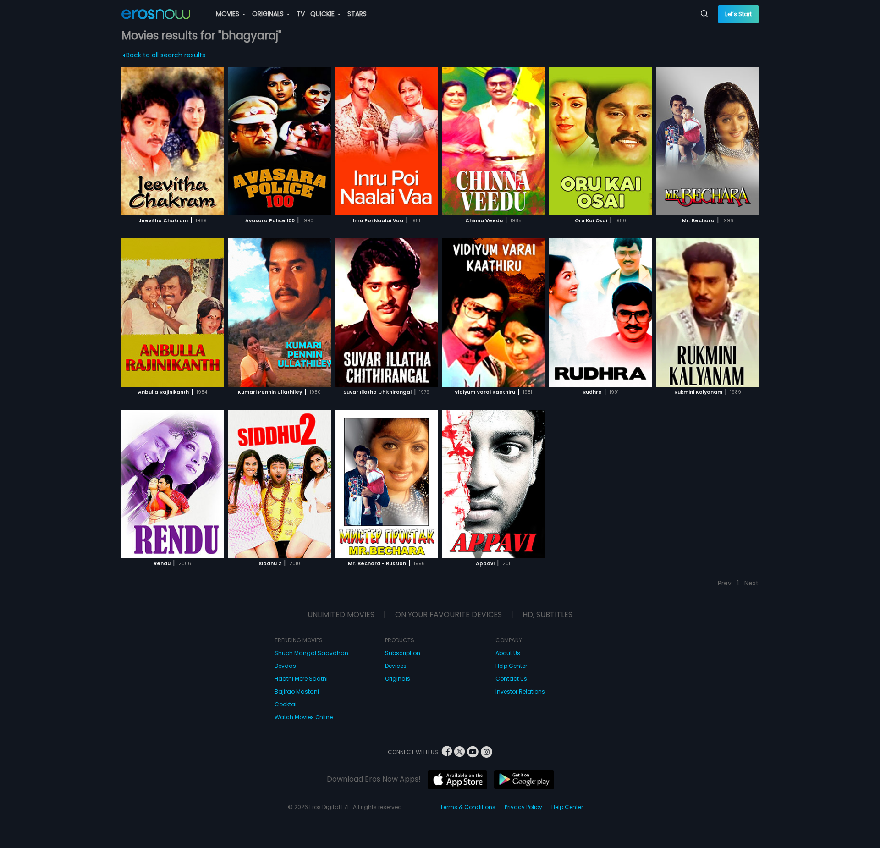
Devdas (285, 666)
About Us (507, 653)
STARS (357, 13)
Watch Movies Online (304, 717)
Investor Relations (520, 691)
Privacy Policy (523, 807)
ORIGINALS (269, 13)
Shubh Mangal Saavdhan (311, 653)
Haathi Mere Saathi (301, 679)
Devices (396, 666)
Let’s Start (738, 14)
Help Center (511, 666)
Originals (397, 679)
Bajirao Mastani (297, 691)
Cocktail (286, 704)
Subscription (402, 653)
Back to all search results (165, 55)
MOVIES (228, 13)
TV (301, 13)
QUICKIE (323, 13)
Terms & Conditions (467, 807)
